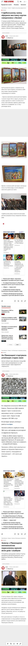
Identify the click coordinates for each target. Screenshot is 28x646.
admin (6, 35)
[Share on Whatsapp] (14, 643)
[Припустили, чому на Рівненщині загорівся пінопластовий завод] (23, 337)
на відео (10, 424)
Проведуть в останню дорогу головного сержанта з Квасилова (9, 328)
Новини (4, 10)
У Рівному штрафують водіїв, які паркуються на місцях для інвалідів (9, 319)
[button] (2, 1)
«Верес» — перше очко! (9, 287)
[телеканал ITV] (3, 314)
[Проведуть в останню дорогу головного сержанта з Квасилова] (23, 328)
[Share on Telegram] (17, 643)
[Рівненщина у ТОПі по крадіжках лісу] (23, 312)
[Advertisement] (14, 123)
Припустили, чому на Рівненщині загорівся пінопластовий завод (7, 337)
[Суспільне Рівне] (3, 341)
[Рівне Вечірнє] (10, 1)
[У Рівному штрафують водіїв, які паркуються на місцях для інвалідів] (23, 319)
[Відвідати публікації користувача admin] (3, 37)
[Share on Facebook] (7, 643)
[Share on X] (10, 643)
